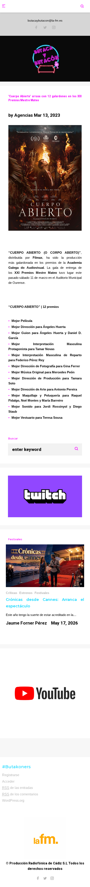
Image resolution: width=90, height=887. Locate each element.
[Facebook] (36, 27)
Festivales (42, 593)
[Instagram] (53, 27)
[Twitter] (45, 27)
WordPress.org (13, 800)
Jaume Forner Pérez (26, 623)
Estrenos (25, 593)
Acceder (8, 781)
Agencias (23, 115)
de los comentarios (20, 794)
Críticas (11, 593)
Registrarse (10, 775)
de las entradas (17, 788)
